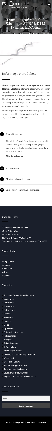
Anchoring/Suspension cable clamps (19, 295)
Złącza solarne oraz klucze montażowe (20, 376)
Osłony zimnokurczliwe (13, 332)
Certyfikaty (8, 302)
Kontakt (7, 321)
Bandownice (9, 299)
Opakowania (9, 328)
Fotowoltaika (9, 310)
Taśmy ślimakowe (11, 343)
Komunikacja (9, 317)
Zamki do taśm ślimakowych (15, 369)
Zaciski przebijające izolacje (15, 365)
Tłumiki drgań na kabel (13, 350)
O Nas (6, 325)
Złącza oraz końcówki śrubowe (16, 373)
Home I (7, 313)
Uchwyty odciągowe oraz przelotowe (19, 354)
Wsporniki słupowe (12, 361)
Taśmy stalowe (10, 347)
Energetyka (9, 306)
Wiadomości (9, 358)
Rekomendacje (10, 336)
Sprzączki (8, 339)
